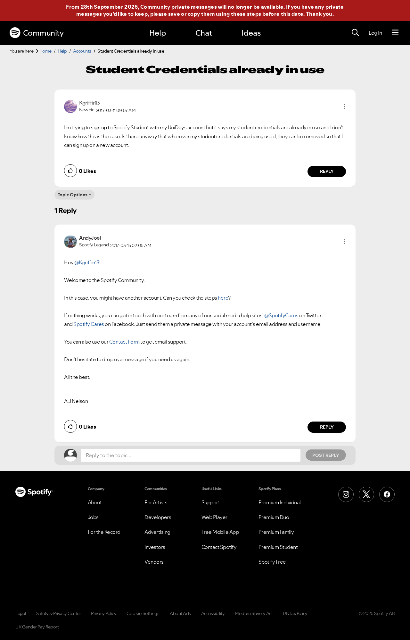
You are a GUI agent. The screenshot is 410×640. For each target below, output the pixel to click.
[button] (344, 106)
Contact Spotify (219, 546)
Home (45, 51)
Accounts (82, 51)
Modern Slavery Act (254, 613)
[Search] (355, 33)
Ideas (251, 33)
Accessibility (213, 613)
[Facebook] (387, 494)
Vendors (154, 561)
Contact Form (124, 341)
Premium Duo (273, 517)
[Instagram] (346, 494)
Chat (203, 33)
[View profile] (70, 105)
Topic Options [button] (72, 195)
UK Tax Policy (295, 613)
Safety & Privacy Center (58, 613)
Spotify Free (272, 561)
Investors (154, 546)
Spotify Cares (88, 324)
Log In (375, 32)
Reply (327, 171)
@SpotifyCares (281, 315)
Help (157, 33)
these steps (246, 13)
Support (210, 502)
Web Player (214, 517)
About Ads (180, 613)
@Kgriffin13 (86, 262)
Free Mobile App (220, 531)
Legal (20, 613)
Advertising (157, 531)
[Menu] (395, 32)
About (95, 502)
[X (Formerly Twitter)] (366, 494)
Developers (157, 517)
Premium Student (278, 546)
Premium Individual (279, 502)
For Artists (156, 502)
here (223, 297)
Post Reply (325, 455)
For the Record (104, 531)
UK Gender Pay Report (37, 627)
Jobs (93, 517)
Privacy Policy (103, 613)
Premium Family (276, 531)
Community (43, 33)
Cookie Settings (143, 613)
